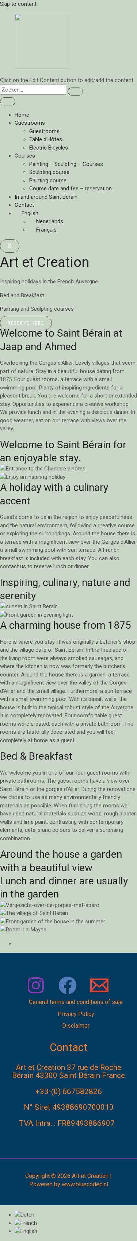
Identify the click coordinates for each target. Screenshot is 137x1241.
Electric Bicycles (48, 147)
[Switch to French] (26, 1223)
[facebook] (69, 994)
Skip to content (18, 4)
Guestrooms (30, 123)
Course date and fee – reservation (70, 188)
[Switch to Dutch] (24, 1214)
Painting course (47, 180)
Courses (25, 155)
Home (22, 115)
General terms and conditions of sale (76, 1001)
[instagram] (37, 994)
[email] (100, 994)
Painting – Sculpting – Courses (66, 164)
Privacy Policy (76, 1014)
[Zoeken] (75, 92)
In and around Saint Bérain (46, 197)
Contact (24, 205)
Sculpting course (49, 172)
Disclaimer (76, 1025)
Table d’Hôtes (45, 139)
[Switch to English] (26, 1231)
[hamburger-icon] (7, 101)
